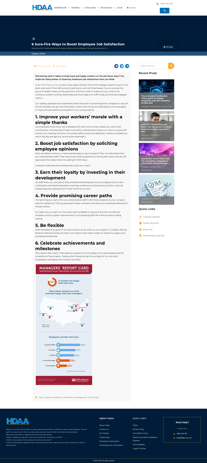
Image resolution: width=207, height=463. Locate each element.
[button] (168, 47)
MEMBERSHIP (60, 8)
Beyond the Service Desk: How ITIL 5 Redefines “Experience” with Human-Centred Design (155, 161)
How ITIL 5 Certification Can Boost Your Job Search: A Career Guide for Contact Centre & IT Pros (156, 128)
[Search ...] (164, 10)
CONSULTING (90, 8)
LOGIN (119, 8)
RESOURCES (106, 8)
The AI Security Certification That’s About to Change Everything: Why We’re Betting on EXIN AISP (155, 99)
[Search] (171, 66)
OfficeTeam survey (49, 85)
